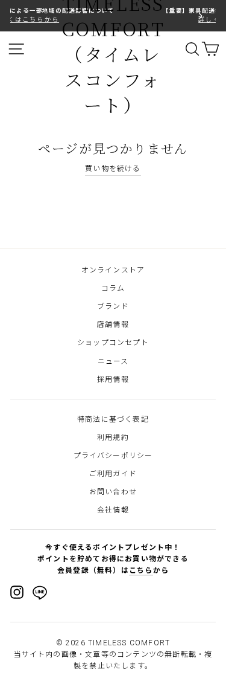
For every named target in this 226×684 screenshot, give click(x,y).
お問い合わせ (113, 492)
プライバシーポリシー (113, 455)
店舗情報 (113, 324)
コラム (113, 288)
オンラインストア (113, 270)
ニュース (113, 361)
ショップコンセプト (113, 342)
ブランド (113, 306)
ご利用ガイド (113, 473)
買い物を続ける (112, 168)
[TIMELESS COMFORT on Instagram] (17, 592)
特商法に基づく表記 (113, 419)
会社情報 (113, 510)
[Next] (200, 15)
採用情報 (113, 379)
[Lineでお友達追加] (40, 595)
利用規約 (113, 437)
